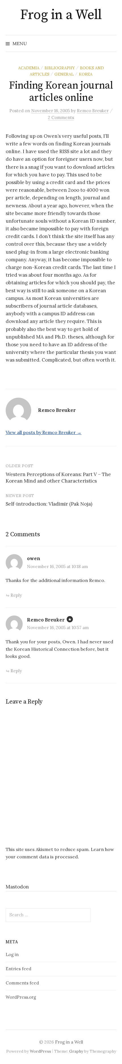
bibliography (60, 67)
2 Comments (61, 117)
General (64, 74)
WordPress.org (21, 997)
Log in (12, 954)
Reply (16, 595)
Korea (85, 74)
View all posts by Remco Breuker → (43, 432)
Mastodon (17, 887)
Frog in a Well (61, 15)
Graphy (76, 1051)
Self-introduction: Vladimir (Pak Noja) (49, 504)
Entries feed (18, 968)
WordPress (40, 1051)
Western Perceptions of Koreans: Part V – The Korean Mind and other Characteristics (58, 477)
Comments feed (22, 983)
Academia (28, 67)
